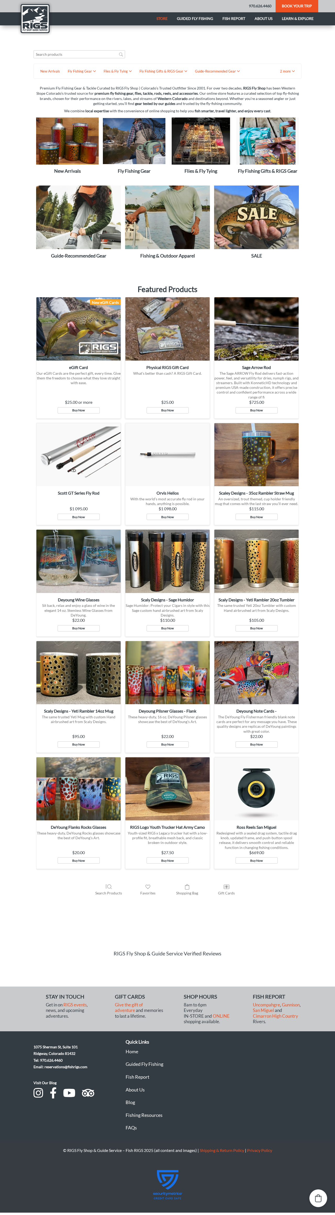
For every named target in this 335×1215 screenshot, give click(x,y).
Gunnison (291, 1004)
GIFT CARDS (130, 996)
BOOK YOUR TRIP (297, 6)
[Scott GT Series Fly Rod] (78, 454)
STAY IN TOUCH (65, 996)
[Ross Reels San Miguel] (256, 789)
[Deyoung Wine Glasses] (78, 561)
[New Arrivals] (67, 140)
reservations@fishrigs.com (65, 1067)
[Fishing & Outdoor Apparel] (167, 217)
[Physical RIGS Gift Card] (167, 329)
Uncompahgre (266, 1004)
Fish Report (233, 18)
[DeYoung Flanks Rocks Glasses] (78, 789)
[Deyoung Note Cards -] (256, 672)
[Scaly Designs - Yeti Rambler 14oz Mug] (78, 672)
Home (132, 1051)
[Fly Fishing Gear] (134, 140)
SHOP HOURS (200, 996)
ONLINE (221, 1016)
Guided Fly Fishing (195, 18)
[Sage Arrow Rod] (256, 329)
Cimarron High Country (275, 1016)
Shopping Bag (187, 893)
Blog (130, 1102)
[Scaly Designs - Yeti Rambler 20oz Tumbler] (256, 561)
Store (162, 18)
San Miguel (263, 1010)
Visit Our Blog (45, 1082)
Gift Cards (226, 893)
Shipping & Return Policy (222, 1150)
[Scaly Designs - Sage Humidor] (167, 561)
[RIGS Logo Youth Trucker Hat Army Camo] (167, 789)
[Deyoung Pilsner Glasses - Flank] (167, 672)
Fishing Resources (144, 1115)
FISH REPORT (269, 996)
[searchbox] (79, 54)
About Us (135, 1090)
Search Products (108, 893)
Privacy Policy (259, 1150)
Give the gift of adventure (129, 1007)
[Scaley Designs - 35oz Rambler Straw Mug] (256, 454)
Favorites (147, 893)
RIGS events (75, 1004)
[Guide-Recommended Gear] (78, 217)
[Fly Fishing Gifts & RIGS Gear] (267, 140)
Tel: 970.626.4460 (48, 1060)
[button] (287, 71)
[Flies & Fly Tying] (201, 140)
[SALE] (256, 217)
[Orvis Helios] (167, 454)
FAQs (131, 1127)
